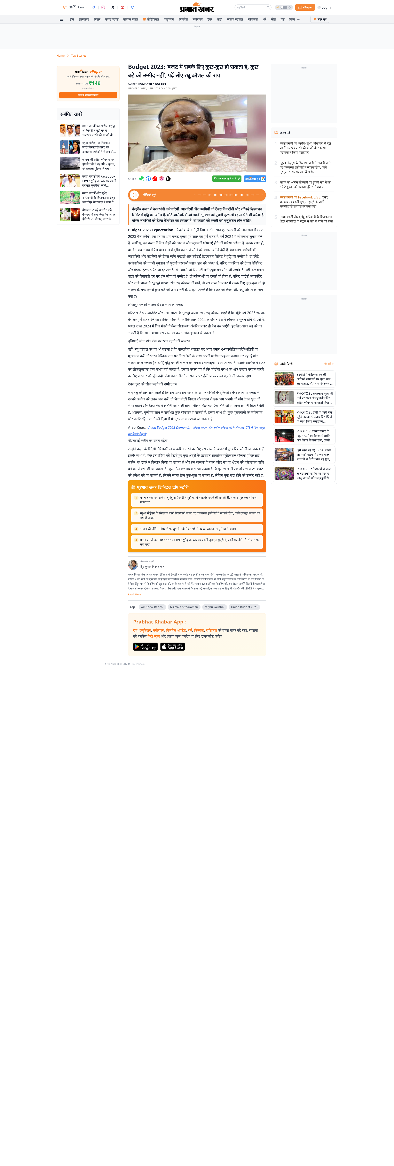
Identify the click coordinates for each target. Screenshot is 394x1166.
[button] (197, 133)
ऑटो (219, 19)
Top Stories (78, 55)
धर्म (264, 19)
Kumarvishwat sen (152, 83)
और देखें (327, 363)
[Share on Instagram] (161, 178)
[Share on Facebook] (148, 178)
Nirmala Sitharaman (184, 607)
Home (61, 55)
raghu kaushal (214, 607)
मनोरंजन (198, 19)
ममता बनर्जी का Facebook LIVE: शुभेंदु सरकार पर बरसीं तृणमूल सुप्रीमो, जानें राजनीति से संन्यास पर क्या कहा (199, 542)
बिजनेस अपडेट (176, 630)
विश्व (292, 19)
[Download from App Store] (172, 647)
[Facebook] (93, 7)
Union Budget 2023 (244, 607)
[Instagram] (103, 7)
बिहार (97, 19)
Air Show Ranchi (152, 607)
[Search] (268, 7)
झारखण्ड (84, 19)
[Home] (197, 7)
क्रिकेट (199, 630)
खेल (273, 19)
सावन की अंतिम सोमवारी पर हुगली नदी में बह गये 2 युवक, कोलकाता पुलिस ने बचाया (188, 529)
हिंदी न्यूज (154, 636)
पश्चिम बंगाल (130, 19)
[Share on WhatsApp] (141, 178)
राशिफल (253, 19)
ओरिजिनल (153, 19)
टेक (209, 19)
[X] (113, 7)
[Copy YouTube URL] (154, 178)
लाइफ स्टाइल (235, 19)
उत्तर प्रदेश (111, 19)
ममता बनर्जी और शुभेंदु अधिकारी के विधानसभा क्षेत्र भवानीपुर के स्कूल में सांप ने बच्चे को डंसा (306, 218)
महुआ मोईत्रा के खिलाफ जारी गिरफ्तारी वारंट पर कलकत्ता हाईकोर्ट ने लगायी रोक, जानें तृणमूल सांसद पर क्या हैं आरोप (200, 515)
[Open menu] (61, 19)
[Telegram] (132, 7)
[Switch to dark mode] (284, 7)
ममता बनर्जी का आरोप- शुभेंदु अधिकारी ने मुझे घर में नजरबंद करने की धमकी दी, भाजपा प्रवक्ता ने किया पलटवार (198, 499)
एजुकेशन (169, 19)
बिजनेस (183, 19)
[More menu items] (298, 19)
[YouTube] (122, 7)
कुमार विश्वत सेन (154, 566)
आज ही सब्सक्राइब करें (88, 95)
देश (282, 19)
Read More (134, 594)
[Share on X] (168, 178)
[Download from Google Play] (145, 647)
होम (72, 19)
